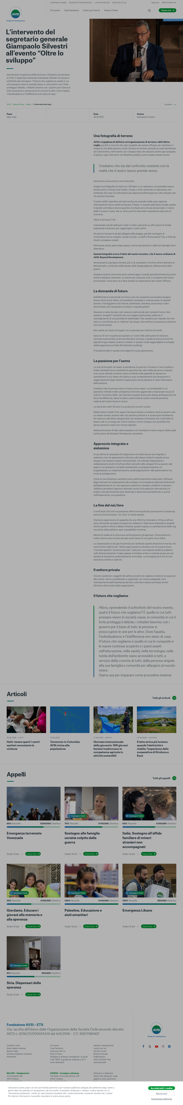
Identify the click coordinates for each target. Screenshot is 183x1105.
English (155, 2)
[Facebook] (143, 1046)
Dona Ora (31, 853)
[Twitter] (149, 1046)
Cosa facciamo (71, 10)
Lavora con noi (102, 2)
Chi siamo (55, 10)
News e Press (111, 10)
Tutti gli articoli (161, 697)
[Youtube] (156, 1046)
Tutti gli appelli (161, 778)
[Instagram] (163, 1046)
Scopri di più (13, 853)
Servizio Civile (119, 2)
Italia (9, 117)
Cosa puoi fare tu (91, 10)
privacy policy (64, 1096)
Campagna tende (58, 2)
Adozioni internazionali (80, 2)
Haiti (14, 117)
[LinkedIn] (169, 1046)
